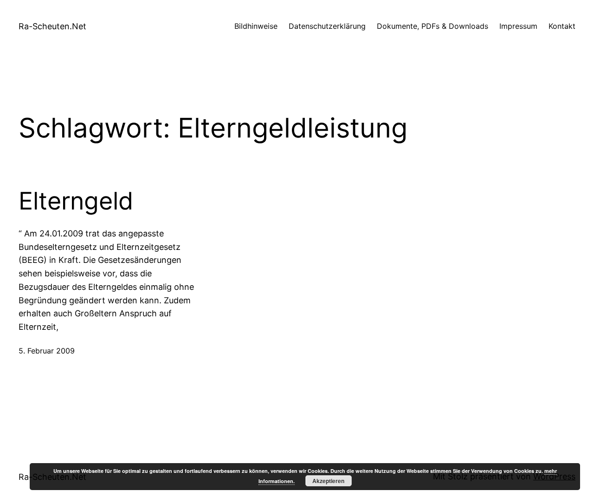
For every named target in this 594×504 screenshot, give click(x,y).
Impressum (518, 26)
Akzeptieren (328, 481)
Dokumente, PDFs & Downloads (432, 26)
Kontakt (562, 26)
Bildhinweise (256, 26)
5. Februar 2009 (47, 350)
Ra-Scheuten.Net (52, 26)
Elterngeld (76, 201)
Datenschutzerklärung (327, 26)
